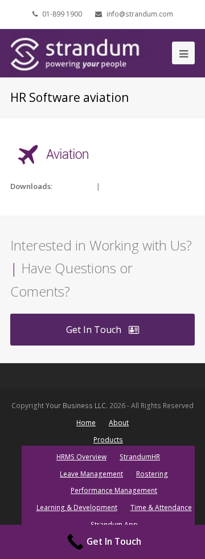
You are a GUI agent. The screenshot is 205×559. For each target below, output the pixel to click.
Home (86, 423)
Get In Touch (93, 329)
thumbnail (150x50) (134, 186)
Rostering (152, 474)
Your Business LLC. (77, 405)
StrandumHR (140, 457)
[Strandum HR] (79, 52)
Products (108, 440)
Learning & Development (76, 507)
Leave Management (91, 474)
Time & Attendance (161, 507)
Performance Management (114, 490)
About (119, 423)
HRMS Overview (81, 457)
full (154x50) (74, 186)
